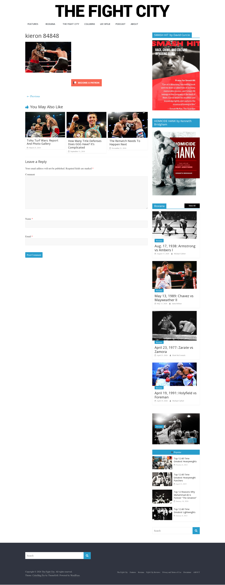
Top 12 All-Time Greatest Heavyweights (185, 460)
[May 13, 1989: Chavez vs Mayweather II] (174, 262)
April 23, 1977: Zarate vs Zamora (174, 349)
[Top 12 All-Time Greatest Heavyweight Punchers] (163, 472)
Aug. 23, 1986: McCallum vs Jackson (177, 433)
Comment (30, 174)
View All (192, 205)
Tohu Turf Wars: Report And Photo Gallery (42, 142)
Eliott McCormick (178, 355)
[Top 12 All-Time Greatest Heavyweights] (163, 456)
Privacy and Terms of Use (171, 572)
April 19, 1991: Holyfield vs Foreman (176, 395)
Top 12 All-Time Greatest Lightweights (184, 511)
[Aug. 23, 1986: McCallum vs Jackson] (176, 415)
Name (29, 218)
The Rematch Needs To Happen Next (124, 142)
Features (33, 24)
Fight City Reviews (153, 572)
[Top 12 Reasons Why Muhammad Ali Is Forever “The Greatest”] (163, 489)
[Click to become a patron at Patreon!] (86, 79)
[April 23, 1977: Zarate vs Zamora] (174, 312)
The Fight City (71, 24)
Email (29, 236)
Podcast (121, 24)
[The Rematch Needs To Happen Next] (128, 113)
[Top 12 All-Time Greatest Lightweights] (163, 507)
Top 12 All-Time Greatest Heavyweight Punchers (185, 477)
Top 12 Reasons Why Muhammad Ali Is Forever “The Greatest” (185, 494)
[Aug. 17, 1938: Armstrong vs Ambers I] (174, 212)
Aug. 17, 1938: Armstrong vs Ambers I (175, 248)
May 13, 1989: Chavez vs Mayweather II (174, 297)
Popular (177, 452)
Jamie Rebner (177, 303)
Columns (89, 24)
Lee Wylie (105, 24)
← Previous (33, 96)
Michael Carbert (180, 253)
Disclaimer (187, 572)
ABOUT (134, 24)
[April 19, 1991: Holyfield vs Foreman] (174, 364)
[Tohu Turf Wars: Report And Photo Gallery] (45, 113)
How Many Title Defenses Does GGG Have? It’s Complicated (84, 144)
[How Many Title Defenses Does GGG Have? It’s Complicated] (86, 113)
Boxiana (50, 24)
